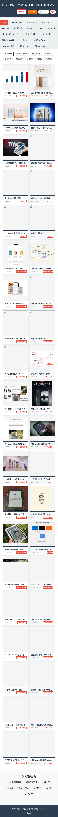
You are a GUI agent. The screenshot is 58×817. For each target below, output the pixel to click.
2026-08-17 (34, 131)
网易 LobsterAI (24, 46)
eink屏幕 (5, 28)
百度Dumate (24, 40)
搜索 (53, 12)
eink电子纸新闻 (17, 22)
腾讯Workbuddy (8, 40)
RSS (33, 12)
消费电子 (30, 28)
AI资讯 (41, 28)
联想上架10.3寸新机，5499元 (41, 409)
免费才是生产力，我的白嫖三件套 (43, 479)
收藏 (23, 12)
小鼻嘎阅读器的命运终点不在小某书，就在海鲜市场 (23, 690)
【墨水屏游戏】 (30, 34)
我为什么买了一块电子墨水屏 (15, 725)
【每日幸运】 (46, 34)
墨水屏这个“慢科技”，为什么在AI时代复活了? (21, 514)
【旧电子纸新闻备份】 (10, 34)
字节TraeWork (39, 40)
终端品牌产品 (32, 22)
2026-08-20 (8, 96)
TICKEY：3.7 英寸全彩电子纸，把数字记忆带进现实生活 (25, 655)
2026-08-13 (8, 693)
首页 (4, 22)
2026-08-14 (34, 552)
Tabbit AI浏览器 (8, 46)
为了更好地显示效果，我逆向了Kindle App (21, 760)
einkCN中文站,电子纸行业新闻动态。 (29, 5)
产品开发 (51, 28)
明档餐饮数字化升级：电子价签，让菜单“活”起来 (22, 584)
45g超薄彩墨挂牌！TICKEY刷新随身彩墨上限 (21, 374)
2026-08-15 (34, 342)
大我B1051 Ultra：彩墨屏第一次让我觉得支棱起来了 (24, 549)
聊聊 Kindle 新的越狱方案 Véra (43, 725)
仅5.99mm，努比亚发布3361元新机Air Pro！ (22, 233)
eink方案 (45, 22)
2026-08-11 (34, 763)
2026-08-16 (8, 201)
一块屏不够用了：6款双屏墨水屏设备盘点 (19, 163)
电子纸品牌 (18, 28)
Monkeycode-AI (41, 46)
